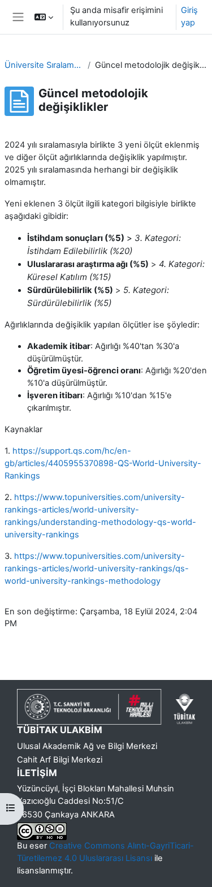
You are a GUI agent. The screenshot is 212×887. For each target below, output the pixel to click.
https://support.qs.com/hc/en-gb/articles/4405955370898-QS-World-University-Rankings (103, 463)
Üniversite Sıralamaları (44, 65)
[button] (43, 17)
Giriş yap (189, 16)
